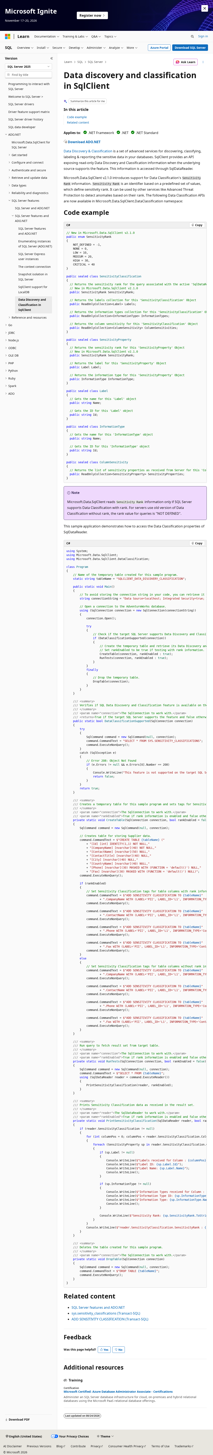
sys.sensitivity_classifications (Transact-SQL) (106, 1313)
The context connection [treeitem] (34, 267)
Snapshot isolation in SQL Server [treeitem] (33, 276)
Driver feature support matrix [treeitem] (29, 112)
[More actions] (203, 62)
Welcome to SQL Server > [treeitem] (25, 97)
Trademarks (183, 1446)
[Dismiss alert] (204, 8)
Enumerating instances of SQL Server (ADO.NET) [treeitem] (35, 243)
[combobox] (28, 66)
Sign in (203, 36)
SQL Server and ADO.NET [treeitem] (32, 208)
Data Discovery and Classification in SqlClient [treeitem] (32, 305)
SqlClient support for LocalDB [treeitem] (32, 289)
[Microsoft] (7, 36)
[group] (135, 355)
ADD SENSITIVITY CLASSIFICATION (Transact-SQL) (110, 1319)
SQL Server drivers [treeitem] (21, 104)
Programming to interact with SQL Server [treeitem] (29, 86)
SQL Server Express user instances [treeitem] (31, 256)
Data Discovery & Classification (88, 151)
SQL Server (95, 62)
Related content (78, 122)
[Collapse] (51, 58)
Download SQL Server (190, 48)
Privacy (95, 1446)
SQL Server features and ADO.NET (98, 1307)
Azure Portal (159, 48)
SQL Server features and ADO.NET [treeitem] (32, 231)
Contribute (78, 1446)
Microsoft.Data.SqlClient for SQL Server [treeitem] (31, 144)
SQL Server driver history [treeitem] (25, 119)
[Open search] (192, 36)
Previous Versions (39, 1446)
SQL (80, 62)
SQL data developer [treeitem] (22, 127)
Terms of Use (160, 1446)
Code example (77, 117)
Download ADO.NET (84, 142)
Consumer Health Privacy (125, 1446)
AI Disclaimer (12, 1446)
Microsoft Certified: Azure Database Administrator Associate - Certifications (118, 1392)
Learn (68, 62)
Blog (59, 1446)
